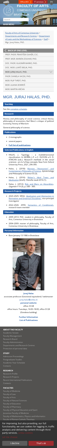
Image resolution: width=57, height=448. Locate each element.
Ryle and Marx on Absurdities (39, 184)
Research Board (10, 339)
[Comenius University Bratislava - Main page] (8, 10)
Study (6, 353)
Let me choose (9, 437)
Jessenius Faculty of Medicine (16, 413)
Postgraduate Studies (12, 359)
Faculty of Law (9, 394)
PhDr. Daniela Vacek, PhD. (18, 76)
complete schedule (18, 109)
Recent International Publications (17, 380)
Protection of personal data (15, 348)
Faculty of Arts (9, 397)
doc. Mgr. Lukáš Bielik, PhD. (19, 67)
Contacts (7, 366)
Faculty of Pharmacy (12, 406)
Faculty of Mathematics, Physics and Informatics (24, 416)
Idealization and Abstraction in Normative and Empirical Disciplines (31, 197)
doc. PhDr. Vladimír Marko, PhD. (21, 63)
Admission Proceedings (13, 356)
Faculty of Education (12, 403)
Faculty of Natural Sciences (15, 400)
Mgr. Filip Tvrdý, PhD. (15, 80)
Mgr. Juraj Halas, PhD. (16, 72)
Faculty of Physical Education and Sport (20, 410)
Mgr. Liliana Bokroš (15, 85)
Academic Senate (11, 332)
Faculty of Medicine (11, 391)
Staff (46, 39)
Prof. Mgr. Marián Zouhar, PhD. (21, 58)
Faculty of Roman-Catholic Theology (19, 419)
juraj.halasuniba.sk (28, 299)
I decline (14, 443)
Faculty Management (12, 336)
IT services (39, 1)
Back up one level (17, 50)
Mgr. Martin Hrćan (15, 89)
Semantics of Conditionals (41, 205)
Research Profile (10, 373)
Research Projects (11, 377)
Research (8, 370)
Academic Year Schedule (14, 362)
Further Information (28, 317)
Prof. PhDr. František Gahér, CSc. (21, 54)
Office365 (24, 1)
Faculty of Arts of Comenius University (22, 33)
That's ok (41, 443)
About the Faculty (13, 329)
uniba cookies (25, 432)
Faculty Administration (13, 342)
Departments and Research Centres (21, 36)
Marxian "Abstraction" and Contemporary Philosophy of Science (31, 169)
